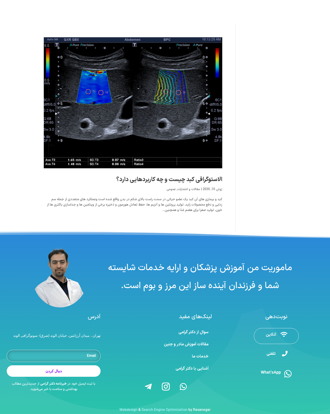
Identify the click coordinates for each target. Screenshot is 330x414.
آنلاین (271, 335)
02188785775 (245, 4)
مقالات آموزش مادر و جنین (186, 344)
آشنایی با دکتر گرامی (192, 369)
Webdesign (128, 410)
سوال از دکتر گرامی (193, 332)
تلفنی (271, 354)
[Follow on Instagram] (166, 386)
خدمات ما (200, 356)
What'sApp (271, 373)
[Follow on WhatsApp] (183, 386)
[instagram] (38, 4)
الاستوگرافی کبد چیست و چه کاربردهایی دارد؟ (169, 179)
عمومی (171, 189)
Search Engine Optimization (164, 410)
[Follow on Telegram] (148, 386)
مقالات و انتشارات (188, 189)
